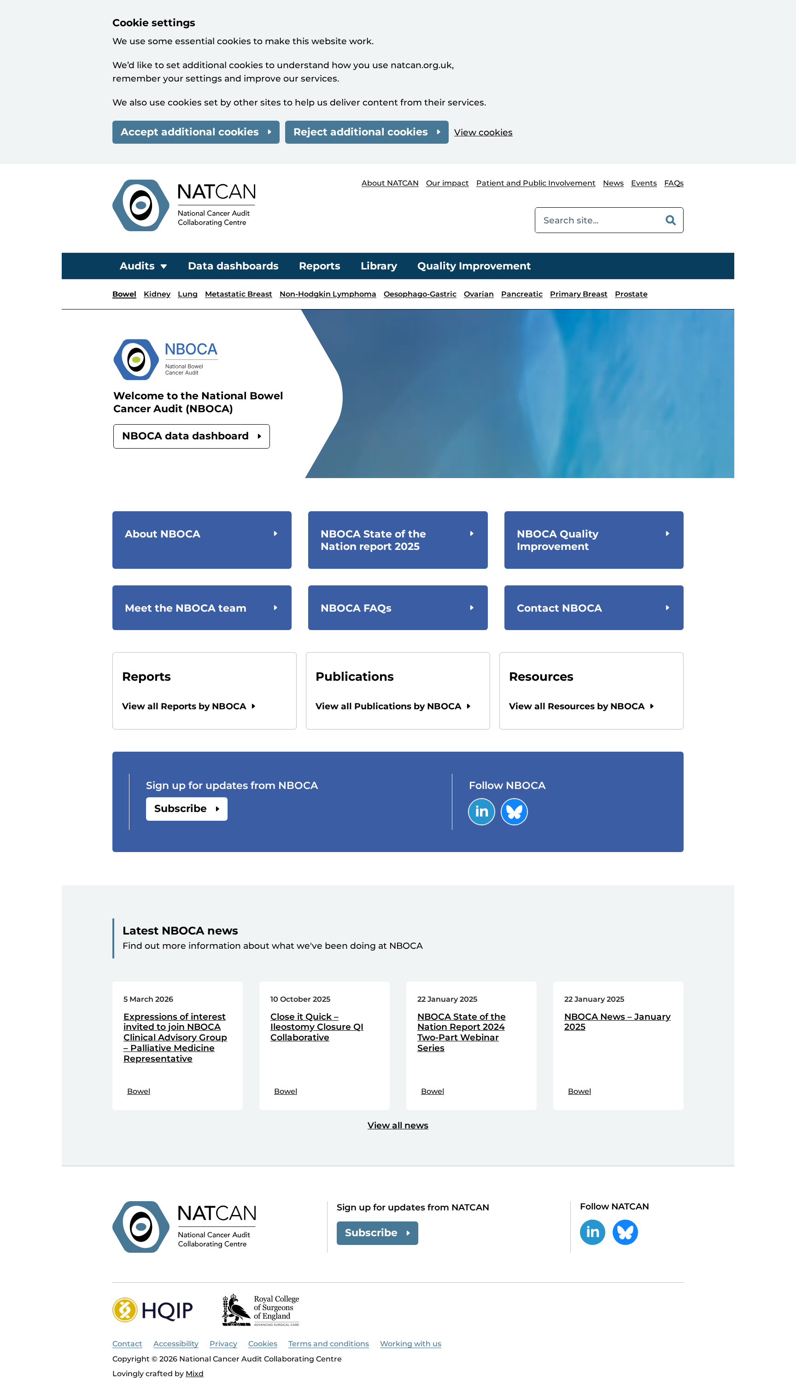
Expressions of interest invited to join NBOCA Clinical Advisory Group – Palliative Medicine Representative (175, 1038)
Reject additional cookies (360, 132)
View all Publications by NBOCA (389, 706)
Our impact (447, 183)
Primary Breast (579, 294)
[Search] (671, 220)
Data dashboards (233, 266)
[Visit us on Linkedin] (481, 811)
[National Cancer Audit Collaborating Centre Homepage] (183, 205)
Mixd (195, 1373)
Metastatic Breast (238, 294)
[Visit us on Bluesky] (514, 811)
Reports (319, 266)
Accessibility (176, 1343)
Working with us (410, 1343)
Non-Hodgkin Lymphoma (328, 294)
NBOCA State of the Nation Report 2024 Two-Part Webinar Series (461, 1032)
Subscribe (180, 808)
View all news (398, 1125)
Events (644, 183)
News (613, 183)
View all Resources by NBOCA (577, 706)
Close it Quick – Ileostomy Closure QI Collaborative (316, 1027)
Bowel (124, 294)
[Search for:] (596, 220)
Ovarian (479, 294)
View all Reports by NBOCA (184, 706)
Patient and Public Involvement (536, 183)
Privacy (223, 1343)
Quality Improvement (474, 266)
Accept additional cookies (190, 132)
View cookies (483, 132)
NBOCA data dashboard (185, 436)
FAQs (674, 183)
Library (379, 266)
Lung (188, 294)
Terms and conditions (328, 1343)
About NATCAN (390, 183)
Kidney (157, 294)
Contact (127, 1343)
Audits (137, 266)
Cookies (262, 1343)
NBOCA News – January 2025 (617, 1022)
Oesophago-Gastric (420, 294)
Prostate (631, 294)
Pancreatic (522, 294)
